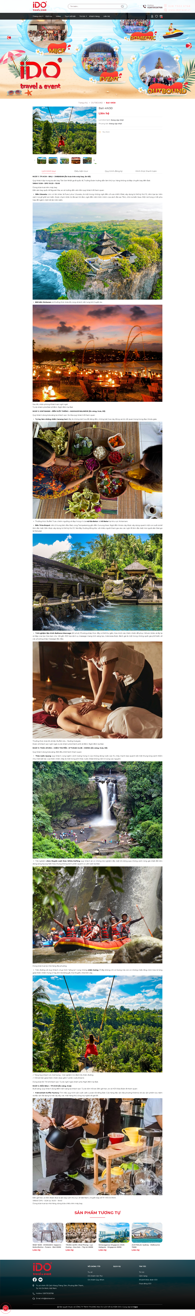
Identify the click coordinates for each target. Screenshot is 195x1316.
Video (58, 16)
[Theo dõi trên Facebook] (35, 1280)
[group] (64, 130)
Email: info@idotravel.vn (45, 1298)
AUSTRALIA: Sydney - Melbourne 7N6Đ (146, 1246)
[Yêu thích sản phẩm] (156, 16)
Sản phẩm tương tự (97, 1212)
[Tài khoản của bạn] (152, 16)
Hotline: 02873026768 (45, 1293)
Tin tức (82, 16)
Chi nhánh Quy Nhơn (96, 1280)
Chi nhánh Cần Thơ (95, 1276)
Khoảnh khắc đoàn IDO (148, 1280)
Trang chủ (37, 16)
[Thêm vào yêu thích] (104, 132)
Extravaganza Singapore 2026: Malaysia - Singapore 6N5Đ (112, 1246)
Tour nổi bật (70, 16)
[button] (94, 160)
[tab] (49, 171)
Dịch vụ (48, 16)
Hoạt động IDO (145, 1284)
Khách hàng (94, 16)
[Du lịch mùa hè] (97, 49)
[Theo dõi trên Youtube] (40, 1280)
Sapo (135, 1307)
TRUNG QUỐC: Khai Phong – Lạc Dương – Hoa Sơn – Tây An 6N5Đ (79, 1246)
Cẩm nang (143, 1276)
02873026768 (154, 7)
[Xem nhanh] (45, 1232)
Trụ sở (90, 1272)
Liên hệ (106, 16)
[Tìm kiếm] (122, 6)
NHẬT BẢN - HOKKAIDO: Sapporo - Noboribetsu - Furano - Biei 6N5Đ (47, 1246)
